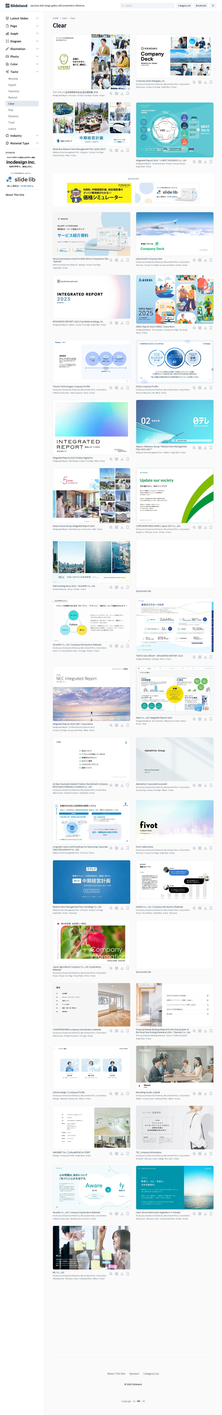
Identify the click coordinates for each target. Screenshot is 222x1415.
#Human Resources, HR (145, 392)
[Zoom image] (111, 93)
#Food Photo (78, 975)
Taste (64, 18)
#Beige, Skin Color (165, 1158)
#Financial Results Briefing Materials (150, 1035)
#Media (72, 324)
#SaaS (70, 589)
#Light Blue (165, 87)
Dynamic (13, 116)
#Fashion (139, 1158)
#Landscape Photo (167, 265)
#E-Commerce (157, 329)
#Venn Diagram (76, 392)
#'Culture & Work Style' (68, 650)
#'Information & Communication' (82, 727)
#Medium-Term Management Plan (66, 152)
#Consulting (141, 790)
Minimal (13, 78)
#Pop (144, 724)
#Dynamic (73, 913)
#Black (164, 790)
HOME (55, 18)
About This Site (116, 1373)
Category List (184, 5)
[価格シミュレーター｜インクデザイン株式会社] (99, 193)
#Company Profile (67, 1155)
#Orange (83, 1035)
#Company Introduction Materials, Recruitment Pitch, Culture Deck (163, 84)
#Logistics (84, 152)
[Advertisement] (175, 563)
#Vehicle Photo (58, 155)
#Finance (72, 95)
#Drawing (183, 329)
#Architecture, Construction (80, 529)
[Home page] (16, 6)
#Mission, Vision (151, 532)
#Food (55, 975)
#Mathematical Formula (79, 1218)
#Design (82, 264)
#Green (95, 95)
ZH (143, 1401)
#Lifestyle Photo (161, 1098)
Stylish (12, 85)
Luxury (12, 128)
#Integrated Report (60, 95)
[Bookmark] (127, 93)
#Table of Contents (71, 793)
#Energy (155, 659)
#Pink (86, 975)
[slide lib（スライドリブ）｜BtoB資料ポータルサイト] (167, 193)
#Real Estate (58, 793)
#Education (140, 87)
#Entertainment (158, 163)
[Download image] (122, 93)
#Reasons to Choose (172, 721)
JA (134, 1401)
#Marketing (73, 461)
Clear (11, 103)
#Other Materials (59, 589)
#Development (58, 1278)
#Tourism (139, 265)
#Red (94, 529)
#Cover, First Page (84, 95)
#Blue (67, 155)
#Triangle (82, 650)
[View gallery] (116, 93)
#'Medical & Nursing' (61, 392)
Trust (11, 122)
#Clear (102, 95)
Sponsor (134, 1373)
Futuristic (13, 91)
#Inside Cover (148, 1098)
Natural (12, 97)
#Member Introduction (69, 1098)
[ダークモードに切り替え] (213, 5)
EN (138, 1401)
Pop (10, 110)
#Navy (138, 332)
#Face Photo (147, 913)
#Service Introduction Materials (65, 264)
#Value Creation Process (175, 163)
